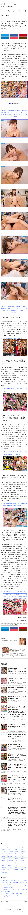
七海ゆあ (3, 849)
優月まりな (3, 851)
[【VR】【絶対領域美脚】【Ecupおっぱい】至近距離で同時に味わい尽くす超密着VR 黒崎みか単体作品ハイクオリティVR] (15, 517)
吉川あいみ (17, 851)
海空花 (23, 860)
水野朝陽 (3, 860)
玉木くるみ (3, 863)
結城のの (24, 617)
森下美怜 (16, 858)
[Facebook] (14, 35)
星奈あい (3, 856)
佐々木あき (23, 849)
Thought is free (21, 911)
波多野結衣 (10, 860)
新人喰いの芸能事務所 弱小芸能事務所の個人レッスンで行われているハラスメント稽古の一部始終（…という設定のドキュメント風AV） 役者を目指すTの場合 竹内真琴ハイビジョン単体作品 (17, 810)
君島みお (24, 851)
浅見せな (17, 860)
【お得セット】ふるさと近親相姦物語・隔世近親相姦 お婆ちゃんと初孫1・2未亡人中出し (16, 726)
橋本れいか (23, 858)
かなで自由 (23, 847)
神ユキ (24, 863)
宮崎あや (11, 853)
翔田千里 (23, 865)
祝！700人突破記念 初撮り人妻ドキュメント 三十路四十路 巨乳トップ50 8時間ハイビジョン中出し (17, 736)
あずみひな (16, 847)
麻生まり (10, 869)
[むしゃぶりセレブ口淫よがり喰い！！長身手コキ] (15, 347)
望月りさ (16, 856)
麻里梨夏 (16, 869)
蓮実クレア (17, 867)
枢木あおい (3, 858)
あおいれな (9, 847)
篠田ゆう (3, 865)
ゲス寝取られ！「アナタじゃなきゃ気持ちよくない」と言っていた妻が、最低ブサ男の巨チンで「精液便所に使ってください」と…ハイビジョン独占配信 (17, 824)
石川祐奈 (18, 863)
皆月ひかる (11, 863)
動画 (8, 15)
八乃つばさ (10, 851)
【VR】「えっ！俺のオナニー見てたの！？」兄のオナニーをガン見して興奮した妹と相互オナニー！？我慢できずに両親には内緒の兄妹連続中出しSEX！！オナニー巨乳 (15, 453)
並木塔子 (16, 849)
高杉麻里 (3, 869)
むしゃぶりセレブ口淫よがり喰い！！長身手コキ (13, 338)
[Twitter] (5, 35)
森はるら (10, 858)
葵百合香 (10, 867)
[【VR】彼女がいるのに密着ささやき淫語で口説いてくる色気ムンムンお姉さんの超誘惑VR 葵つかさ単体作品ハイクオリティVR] (15, 401)
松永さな (23, 856)
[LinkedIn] (5, 38)
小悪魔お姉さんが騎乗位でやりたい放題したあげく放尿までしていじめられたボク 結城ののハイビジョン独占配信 (17, 670)
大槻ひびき (3, 853)
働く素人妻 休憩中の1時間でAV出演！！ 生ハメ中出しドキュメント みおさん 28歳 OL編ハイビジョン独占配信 (17, 789)
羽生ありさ (16, 865)
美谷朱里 (10, 865)
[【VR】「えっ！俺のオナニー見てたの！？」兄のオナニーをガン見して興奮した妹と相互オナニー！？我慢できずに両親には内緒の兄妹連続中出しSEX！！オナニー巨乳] (15, 463)
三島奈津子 (10, 849)
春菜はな (10, 856)
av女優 (2, 847)
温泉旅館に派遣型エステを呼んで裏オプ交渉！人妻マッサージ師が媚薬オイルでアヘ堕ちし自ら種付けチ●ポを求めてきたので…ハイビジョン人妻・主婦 (14, 882)
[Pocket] (14, 38)
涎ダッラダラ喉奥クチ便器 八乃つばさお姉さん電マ (11, 893)
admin (25, 620)
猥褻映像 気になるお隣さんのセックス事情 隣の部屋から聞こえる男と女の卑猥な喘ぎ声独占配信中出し (17, 755)
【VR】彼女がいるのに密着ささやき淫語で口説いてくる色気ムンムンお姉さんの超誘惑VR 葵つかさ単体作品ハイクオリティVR (15, 390)
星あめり (23, 853)
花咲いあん (3, 867)
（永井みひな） (4, 872)
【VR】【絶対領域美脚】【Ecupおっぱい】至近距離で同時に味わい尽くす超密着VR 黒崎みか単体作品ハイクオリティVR (15, 505)
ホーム (3, 15)
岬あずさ (17, 853)
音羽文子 (24, 867)
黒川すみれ (23, 869)
